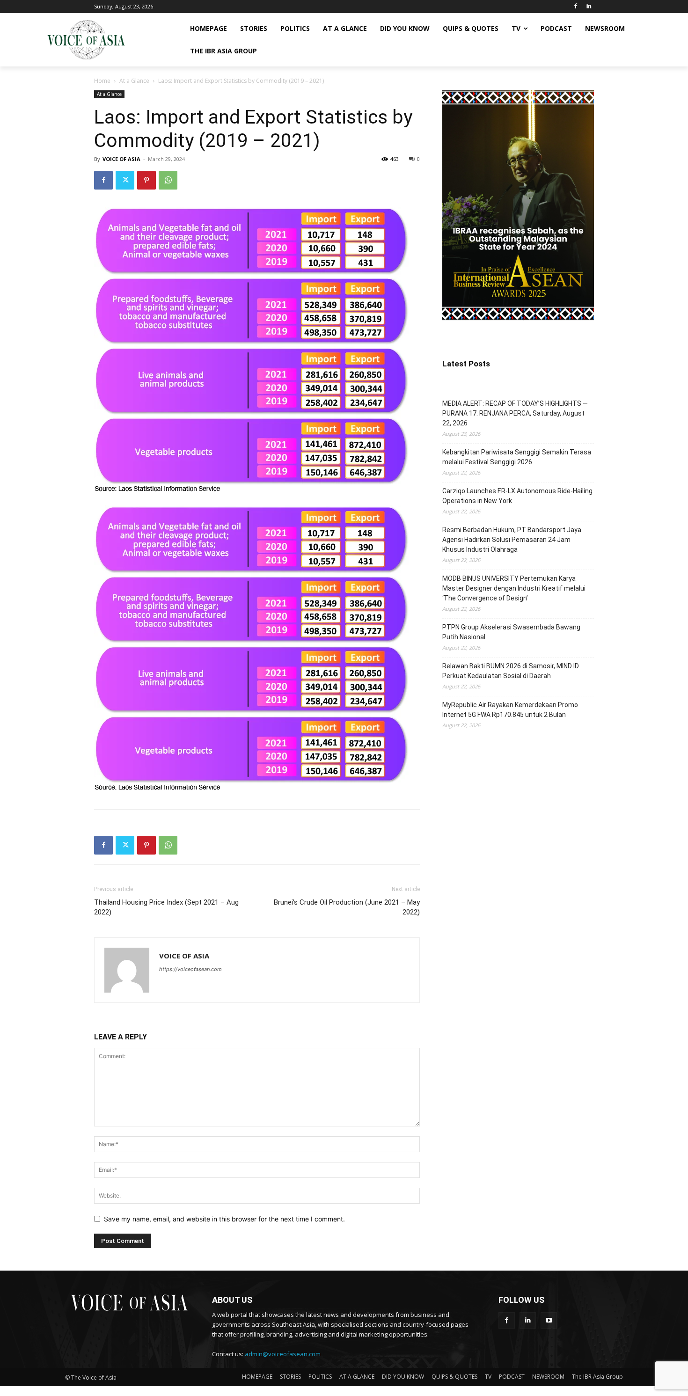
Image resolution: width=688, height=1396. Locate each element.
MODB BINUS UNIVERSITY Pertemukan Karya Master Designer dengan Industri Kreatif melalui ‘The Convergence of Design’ (514, 588)
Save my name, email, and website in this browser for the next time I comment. (224, 1219)
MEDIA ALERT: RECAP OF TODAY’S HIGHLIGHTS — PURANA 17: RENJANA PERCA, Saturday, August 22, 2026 (515, 413)
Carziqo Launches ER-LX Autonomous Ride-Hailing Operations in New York (517, 495)
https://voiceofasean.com (190, 969)
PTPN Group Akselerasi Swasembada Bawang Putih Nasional (511, 632)
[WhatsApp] (168, 180)
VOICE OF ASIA (121, 158)
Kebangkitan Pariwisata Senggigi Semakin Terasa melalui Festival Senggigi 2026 (516, 457)
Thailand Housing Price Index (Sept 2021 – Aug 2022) (166, 907)
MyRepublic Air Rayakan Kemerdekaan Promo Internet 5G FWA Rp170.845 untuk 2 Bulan (510, 709)
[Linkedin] (588, 6)
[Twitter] (125, 180)
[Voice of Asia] (86, 40)
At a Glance (134, 81)
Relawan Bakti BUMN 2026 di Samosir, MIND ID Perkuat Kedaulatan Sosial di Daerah (510, 671)
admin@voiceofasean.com (283, 1354)
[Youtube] (549, 1320)
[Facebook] (575, 6)
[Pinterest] (146, 180)
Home (102, 81)
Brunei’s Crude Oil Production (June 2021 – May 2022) (347, 907)
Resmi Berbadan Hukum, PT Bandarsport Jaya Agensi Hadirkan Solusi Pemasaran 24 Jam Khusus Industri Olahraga (511, 539)
